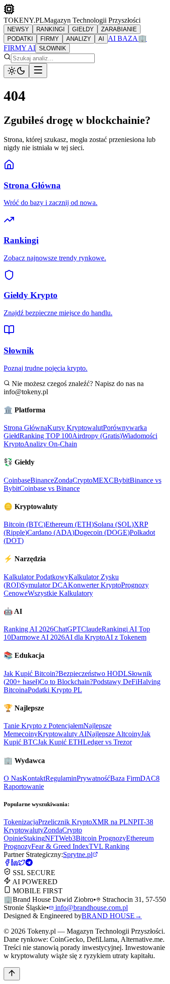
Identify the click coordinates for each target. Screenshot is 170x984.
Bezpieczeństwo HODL (93, 673)
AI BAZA (123, 38)
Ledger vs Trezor (107, 742)
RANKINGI (50, 29)
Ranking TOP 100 (45, 436)
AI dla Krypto (85, 637)
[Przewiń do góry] (12, 973)
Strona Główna (25, 427)
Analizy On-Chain (50, 444)
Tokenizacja (21, 822)
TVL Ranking (109, 846)
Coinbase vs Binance (49, 488)
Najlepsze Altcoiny (114, 734)
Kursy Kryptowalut (75, 427)
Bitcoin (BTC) (24, 524)
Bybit (122, 480)
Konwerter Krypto (94, 585)
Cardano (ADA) (50, 532)
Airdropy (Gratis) (97, 436)
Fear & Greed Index (60, 846)
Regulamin (61, 778)
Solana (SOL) (114, 524)
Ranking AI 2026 (28, 629)
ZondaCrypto (73, 480)
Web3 (67, 838)
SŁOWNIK (52, 48)
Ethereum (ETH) (69, 524)
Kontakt (33, 778)
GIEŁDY (83, 29)
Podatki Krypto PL (55, 690)
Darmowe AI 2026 (38, 637)
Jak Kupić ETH (60, 742)
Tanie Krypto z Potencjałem (43, 725)
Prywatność (93, 778)
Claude (91, 629)
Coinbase (17, 480)
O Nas (13, 778)
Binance (42, 480)
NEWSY (18, 29)
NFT (52, 838)
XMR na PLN (112, 822)
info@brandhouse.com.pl (90, 907)
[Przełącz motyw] (16, 71)
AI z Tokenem (125, 637)
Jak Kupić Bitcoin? (31, 673)
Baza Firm (125, 778)
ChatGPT (67, 629)
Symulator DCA (44, 585)
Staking (34, 838)
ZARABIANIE (119, 29)
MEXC (103, 480)
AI (101, 38)
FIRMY (49, 38)
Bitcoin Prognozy (101, 838)
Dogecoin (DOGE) (102, 532)
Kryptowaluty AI (62, 734)
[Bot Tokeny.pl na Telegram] (29, 863)
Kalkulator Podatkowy (36, 577)
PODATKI (20, 38)
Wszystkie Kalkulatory (60, 593)
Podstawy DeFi (115, 681)
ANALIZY (78, 38)
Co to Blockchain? (66, 681)
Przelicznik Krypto (65, 822)
